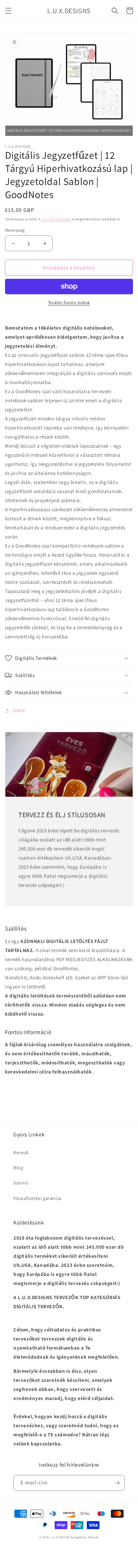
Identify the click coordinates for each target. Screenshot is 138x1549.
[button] (8, 10)
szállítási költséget (56, 219)
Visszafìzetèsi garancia (37, 1198)
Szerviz (20, 1183)
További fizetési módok (69, 302)
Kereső (20, 1152)
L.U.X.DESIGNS (60, 1537)
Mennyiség (15, 230)
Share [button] (19, 710)
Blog (18, 1168)
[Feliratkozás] (117, 1483)
